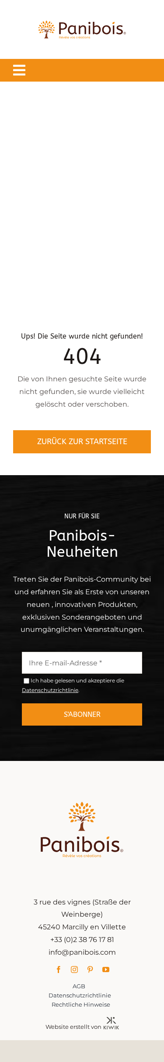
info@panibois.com (82, 952)
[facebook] (58, 969)
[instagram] (74, 969)
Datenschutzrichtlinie (50, 690)
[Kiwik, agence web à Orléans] (111, 1020)
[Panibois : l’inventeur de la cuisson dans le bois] (82, 12)
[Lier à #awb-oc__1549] (19, 70)
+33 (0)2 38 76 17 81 (82, 939)
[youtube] (105, 969)
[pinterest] (90, 969)
